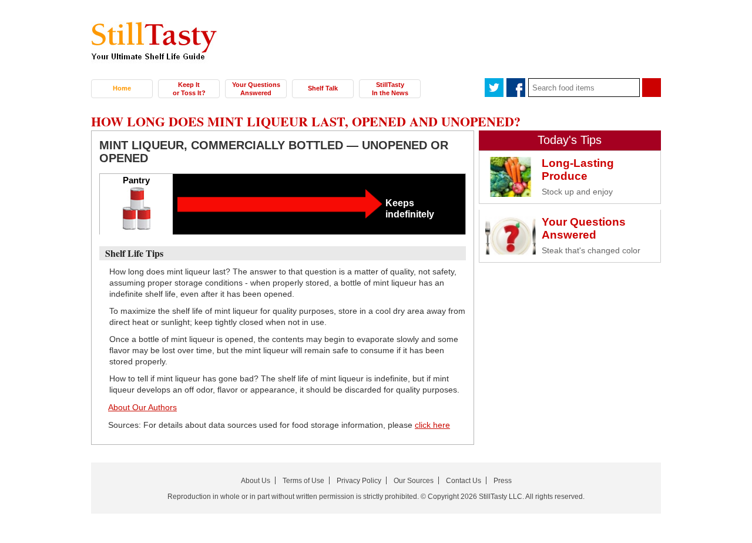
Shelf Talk (323, 88)
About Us (255, 481)
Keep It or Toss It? (189, 88)
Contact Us (463, 481)
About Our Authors (142, 407)
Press (503, 481)
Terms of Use (303, 481)
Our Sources (414, 481)
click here (432, 425)
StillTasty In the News (390, 88)
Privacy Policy (359, 481)
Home (122, 88)
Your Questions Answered (256, 88)
